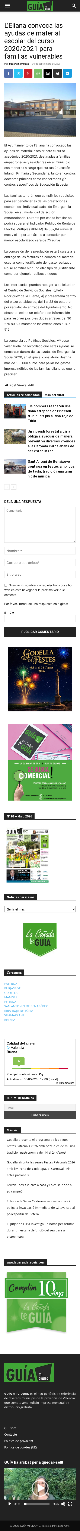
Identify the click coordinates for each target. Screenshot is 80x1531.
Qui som (10, 1428)
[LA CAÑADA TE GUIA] (40, 940)
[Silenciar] (63, 1504)
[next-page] (13, 487)
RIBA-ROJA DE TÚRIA (18, 1011)
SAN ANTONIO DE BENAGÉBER (26, 1006)
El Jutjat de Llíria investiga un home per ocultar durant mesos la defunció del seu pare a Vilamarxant (40, 1230)
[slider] (36, 1504)
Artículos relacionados (23, 395)
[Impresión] (57, 73)
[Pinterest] (28, 73)
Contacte (10, 1434)
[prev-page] (7, 487)
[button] (7, 6)
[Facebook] (8, 73)
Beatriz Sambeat (19, 63)
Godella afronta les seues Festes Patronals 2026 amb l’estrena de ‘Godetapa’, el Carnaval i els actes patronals (41, 1168)
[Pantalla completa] (70, 1504)
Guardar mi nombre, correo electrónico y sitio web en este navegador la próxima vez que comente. (37, 590)
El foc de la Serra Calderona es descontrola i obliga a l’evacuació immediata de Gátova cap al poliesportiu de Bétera (41, 1207)
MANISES (10, 997)
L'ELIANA (10, 1002)
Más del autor (54, 395)
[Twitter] (18, 73)
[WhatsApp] (38, 73)
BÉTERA (9, 1020)
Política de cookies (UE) (20, 1447)
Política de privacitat (18, 1441)
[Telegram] (67, 73)
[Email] (48, 73)
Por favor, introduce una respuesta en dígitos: (36, 604)
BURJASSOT (12, 988)
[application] (40, 1488)
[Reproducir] (10, 1504)
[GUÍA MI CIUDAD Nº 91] (27, 884)
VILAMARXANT (14, 1015)
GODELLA (10, 993)
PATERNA (10, 984)
